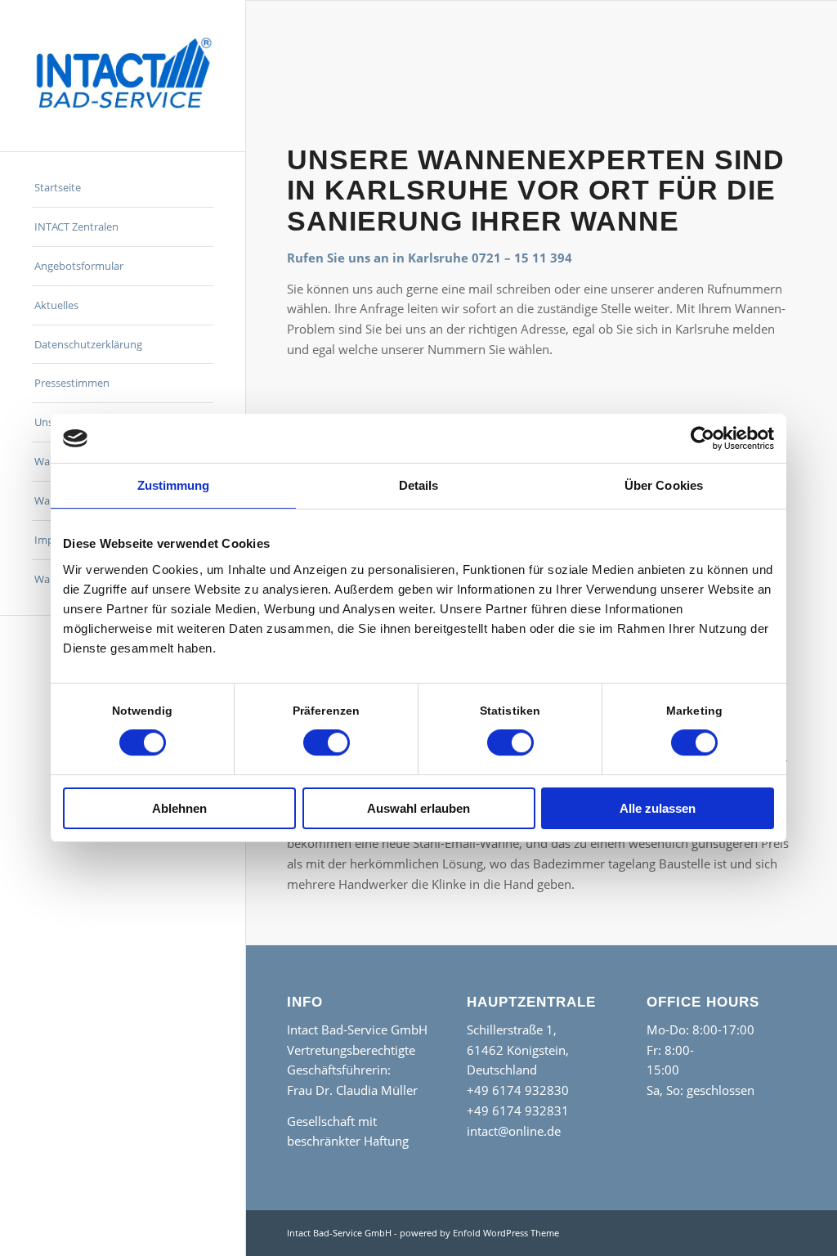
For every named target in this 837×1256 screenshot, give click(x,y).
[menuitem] (122, 188)
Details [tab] (419, 485)
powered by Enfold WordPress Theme (479, 1233)
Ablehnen (179, 808)
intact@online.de (514, 1131)
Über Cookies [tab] (663, 485)
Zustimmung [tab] (173, 485)
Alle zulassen (658, 808)
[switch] (326, 742)
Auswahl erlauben (418, 808)
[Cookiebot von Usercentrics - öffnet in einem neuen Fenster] (702, 438)
